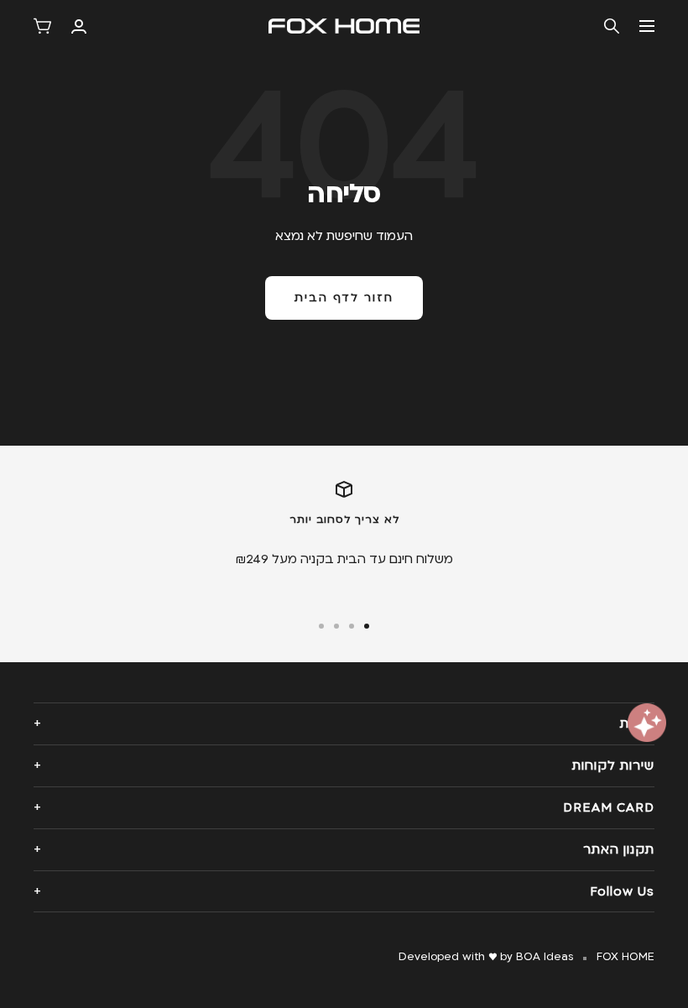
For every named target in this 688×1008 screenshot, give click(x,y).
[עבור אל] (366, 626)
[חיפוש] (611, 26)
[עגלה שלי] (42, 26)
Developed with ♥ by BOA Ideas (486, 956)
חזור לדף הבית (344, 298)
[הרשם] (78, 26)
